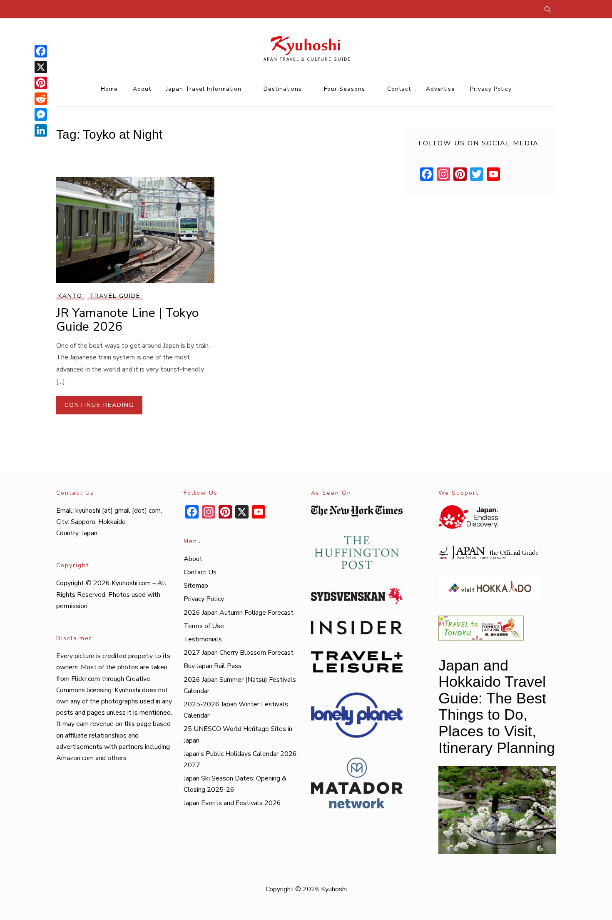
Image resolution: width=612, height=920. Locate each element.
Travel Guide (115, 296)
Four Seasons (344, 89)
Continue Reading (99, 405)
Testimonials (203, 639)
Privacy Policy (491, 89)
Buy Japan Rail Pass (212, 666)
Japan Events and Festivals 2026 (232, 803)
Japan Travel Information (203, 89)
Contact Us (200, 572)
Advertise (440, 89)
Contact (399, 89)
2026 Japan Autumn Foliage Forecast (239, 612)
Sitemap (196, 585)
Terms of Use (204, 626)
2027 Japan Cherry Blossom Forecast (239, 652)
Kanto (70, 296)
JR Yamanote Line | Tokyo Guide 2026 (127, 319)
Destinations (283, 89)
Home (109, 89)
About (142, 89)
